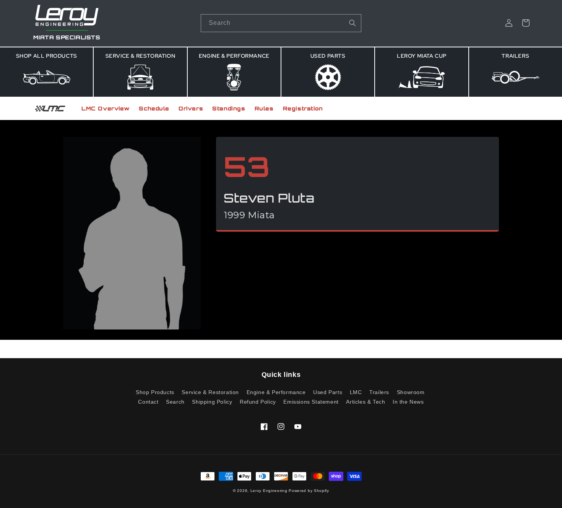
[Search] (352, 23)
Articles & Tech (365, 402)
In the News (408, 402)
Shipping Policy (212, 402)
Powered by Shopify (309, 491)
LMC (356, 392)
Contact (148, 402)
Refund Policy (258, 402)
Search (175, 402)
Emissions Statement (310, 402)
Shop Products (155, 392)
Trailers (379, 392)
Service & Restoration (210, 392)
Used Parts (327, 392)
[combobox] (281, 23)
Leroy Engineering (268, 491)
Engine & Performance (276, 392)
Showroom (411, 392)
